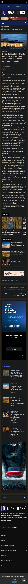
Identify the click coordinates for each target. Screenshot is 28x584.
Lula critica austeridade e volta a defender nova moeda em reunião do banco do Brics (14, 288)
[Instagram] (2, 527)
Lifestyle (3, 555)
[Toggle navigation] (3, 23)
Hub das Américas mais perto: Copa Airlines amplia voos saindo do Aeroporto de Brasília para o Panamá (17, 388)
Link (21, 173)
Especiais (4, 566)
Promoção (16, 280)
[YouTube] (15, 527)
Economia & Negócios (7, 545)
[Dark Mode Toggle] (24, 580)
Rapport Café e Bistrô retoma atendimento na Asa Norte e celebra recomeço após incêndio (17, 433)
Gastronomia (13, 412)
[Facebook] (7, 527)
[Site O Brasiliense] (19, 69)
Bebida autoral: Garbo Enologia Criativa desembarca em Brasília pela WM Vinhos (17, 417)
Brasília (4, 51)
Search (24, 497)
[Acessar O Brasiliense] (14, 273)
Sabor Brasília (14, 411)
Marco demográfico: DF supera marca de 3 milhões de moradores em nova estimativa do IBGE (17, 402)
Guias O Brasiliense (6, 561)
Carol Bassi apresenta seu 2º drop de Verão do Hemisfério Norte (13, 294)
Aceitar (14, 581)
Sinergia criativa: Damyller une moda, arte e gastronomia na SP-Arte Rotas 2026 (16, 374)
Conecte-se (4, 571)
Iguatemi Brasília (9, 280)
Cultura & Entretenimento (8, 550)
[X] (11, 527)
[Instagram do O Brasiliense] (3, 69)
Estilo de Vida (13, 383)
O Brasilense (20, 64)
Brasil (3, 540)
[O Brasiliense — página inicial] (13, 508)
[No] (26, 578)
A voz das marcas (15, 370)
